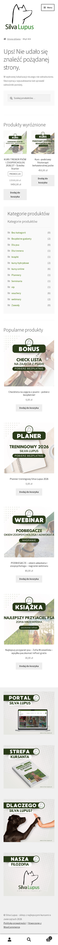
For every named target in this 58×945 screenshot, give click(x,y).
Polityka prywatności (15, 923)
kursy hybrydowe (20, 262)
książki (15, 256)
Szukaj (29, 939)
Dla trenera (17, 250)
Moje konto (9, 939)
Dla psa (15, 244)
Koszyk (45, 937)
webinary (16, 299)
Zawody (15, 305)
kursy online (17, 268)
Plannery (16, 275)
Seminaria (16, 281)
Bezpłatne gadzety (21, 238)
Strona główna (14, 39)
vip (13, 287)
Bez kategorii (18, 232)
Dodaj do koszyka (15, 194)
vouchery (16, 293)
